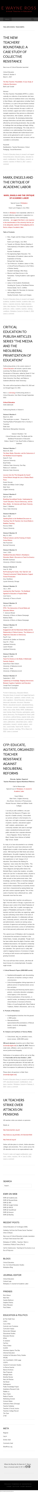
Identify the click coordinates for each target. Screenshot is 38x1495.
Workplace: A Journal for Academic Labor (15, 1284)
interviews (9, 707)
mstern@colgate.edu (10, 1045)
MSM (22, 709)
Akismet (12, 1491)
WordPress (27, 1484)
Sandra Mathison (8, 1300)
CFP (4, 1082)
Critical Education (8, 157)
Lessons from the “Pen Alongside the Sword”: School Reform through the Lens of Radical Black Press (18, 477)
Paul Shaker (7, 1307)
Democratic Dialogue (9, 1331)
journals (15, 707)
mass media (11, 709)
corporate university (14, 304)
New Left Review (8, 1379)
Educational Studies (9, 1333)
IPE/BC (5, 1357)
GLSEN (5, 1348)
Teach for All (19, 726)
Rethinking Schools (9, 1399)
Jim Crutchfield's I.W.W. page (12, 1360)
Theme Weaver (26, 1486)
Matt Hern (6, 1297)
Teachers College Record (10, 1411)
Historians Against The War (11, 1350)
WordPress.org (7, 1446)
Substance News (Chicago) (11, 1403)
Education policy (20, 157)
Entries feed (7, 1440)
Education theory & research (18, 154)
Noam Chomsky (17, 712)
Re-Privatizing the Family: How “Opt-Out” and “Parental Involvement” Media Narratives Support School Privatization (18, 574)
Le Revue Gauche (8, 1367)
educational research (14, 705)
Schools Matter (7, 1401)
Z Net (5, 1416)
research (28, 159)
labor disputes (11, 306)
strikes (12, 309)
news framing (7, 712)
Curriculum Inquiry (8, 1328)
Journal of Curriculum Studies (12, 1365)
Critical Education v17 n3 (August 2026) (15, 1227)
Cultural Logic (7, 1281)
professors (6, 309)
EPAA (5, 1338)
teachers (11, 161)
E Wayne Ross (19, 7)
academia (6, 301)
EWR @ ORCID (8, 1207)
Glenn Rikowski (8, 1305)
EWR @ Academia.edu (10, 1198)
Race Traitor (7, 1394)
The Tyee (6, 1413)
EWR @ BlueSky (8, 1215)
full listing (12, 393)
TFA (22, 729)
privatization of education (16, 719)
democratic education (9, 702)
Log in (5, 1436)
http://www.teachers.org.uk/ (11, 1130)
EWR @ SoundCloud (9, 1210)
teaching (17, 729)
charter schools (26, 697)
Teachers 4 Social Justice (11, 1408)
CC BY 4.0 (22, 1467)
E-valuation (6, 1341)
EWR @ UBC (7, 1202)
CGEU (5, 1321)
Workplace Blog (8, 1267)
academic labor (26, 301)
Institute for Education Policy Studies (14, 1355)
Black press (9, 697)
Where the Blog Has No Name (13, 1464)
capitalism (17, 697)
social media (11, 726)
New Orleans (21, 159)
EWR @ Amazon (8, 1212)
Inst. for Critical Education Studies (13, 1265)
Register (5, 1433)
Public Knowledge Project (11, 1386)
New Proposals (7, 1372)
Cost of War (6, 1324)
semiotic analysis (23, 724)
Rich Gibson (7, 1295)
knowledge (22, 707)
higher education (26, 304)
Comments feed (8, 1443)
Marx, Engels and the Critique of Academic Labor (18, 182)
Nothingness (7, 1384)
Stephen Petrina (8, 1302)
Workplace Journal (16, 311)
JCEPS (5, 1362)
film (4, 707)
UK (19, 1156)
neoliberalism (12, 159)
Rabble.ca (6, 1391)
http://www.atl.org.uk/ (9, 1139)
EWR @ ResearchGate (10, 1200)
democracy (29, 700)
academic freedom (15, 301)
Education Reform (22, 693)
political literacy (16, 717)
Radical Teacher (8, 1396)
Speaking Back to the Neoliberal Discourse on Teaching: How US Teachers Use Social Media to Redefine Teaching (18, 521)
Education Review (8, 1336)
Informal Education (9, 1353)
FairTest (5, 1343)
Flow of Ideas (7, 1345)
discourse (20, 702)
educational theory (27, 705)
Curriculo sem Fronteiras (10, 1326)
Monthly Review (8, 1377)
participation (26, 712)
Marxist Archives (8, 1370)
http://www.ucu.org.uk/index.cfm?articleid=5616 (17, 1135)
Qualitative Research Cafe (11, 1389)
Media (18, 709)
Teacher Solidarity (8, 1406)
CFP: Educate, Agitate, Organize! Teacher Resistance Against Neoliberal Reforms (18, 759)
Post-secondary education (25, 306)
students (18, 309)
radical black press (21, 722)
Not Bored (6, 1382)
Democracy (12, 693)
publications (11, 722)
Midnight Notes (7, 1374)
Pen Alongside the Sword (23, 714)
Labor (4, 306)
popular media (26, 717)
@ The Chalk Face (9, 1319)
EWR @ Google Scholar (10, 1205)
